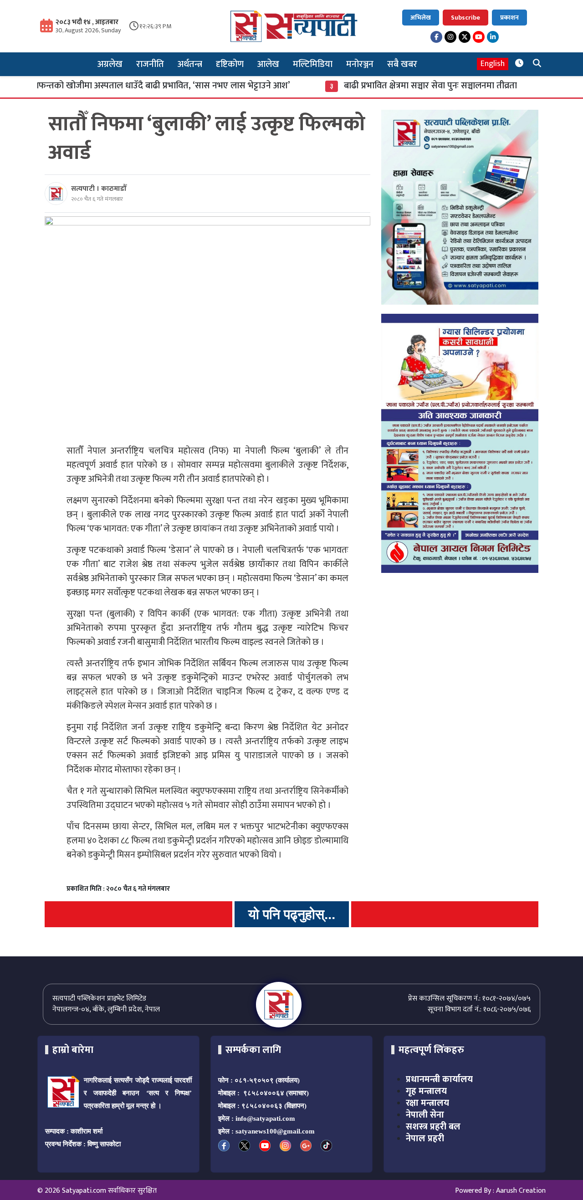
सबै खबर (402, 64)
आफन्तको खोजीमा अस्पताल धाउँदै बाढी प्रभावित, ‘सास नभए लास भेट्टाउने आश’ (131, 85)
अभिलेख (420, 17)
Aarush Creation (521, 1191)
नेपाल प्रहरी (425, 1138)
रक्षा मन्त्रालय (427, 1103)
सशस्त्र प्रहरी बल (433, 1126)
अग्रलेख (110, 64)
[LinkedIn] (493, 37)
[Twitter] (464, 37)
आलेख (268, 64)
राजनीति (150, 64)
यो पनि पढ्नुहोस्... (291, 914)
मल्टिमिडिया (312, 64)
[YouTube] (479, 37)
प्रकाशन (509, 17)
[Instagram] (450, 37)
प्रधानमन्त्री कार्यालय (439, 1079)
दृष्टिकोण (230, 64)
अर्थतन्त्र (190, 64)
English (493, 64)
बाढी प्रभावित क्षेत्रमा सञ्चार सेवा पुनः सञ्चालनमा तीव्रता (401, 85)
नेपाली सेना (425, 1115)
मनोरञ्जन (359, 64)
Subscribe (465, 17)
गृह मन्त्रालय (426, 1091)
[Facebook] (436, 37)
